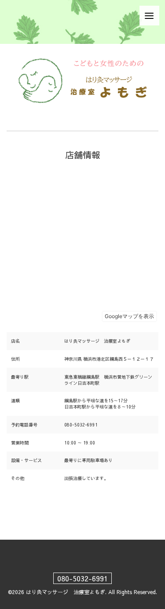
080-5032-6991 (82, 578)
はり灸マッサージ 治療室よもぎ (65, 591)
